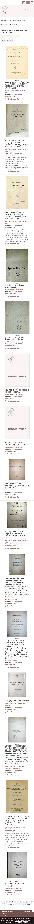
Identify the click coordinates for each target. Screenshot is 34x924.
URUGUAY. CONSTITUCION (13, 888)
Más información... (13, 99)
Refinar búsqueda (7, 40)
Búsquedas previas (28, 2)
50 (20, 904)
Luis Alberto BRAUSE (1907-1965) (15, 827)
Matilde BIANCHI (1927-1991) (14, 290)
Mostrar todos (27, 904)
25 (16, 904)
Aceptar (25, 922)
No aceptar (18, 922)
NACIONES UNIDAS (11, 599)
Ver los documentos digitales (10, 37)
